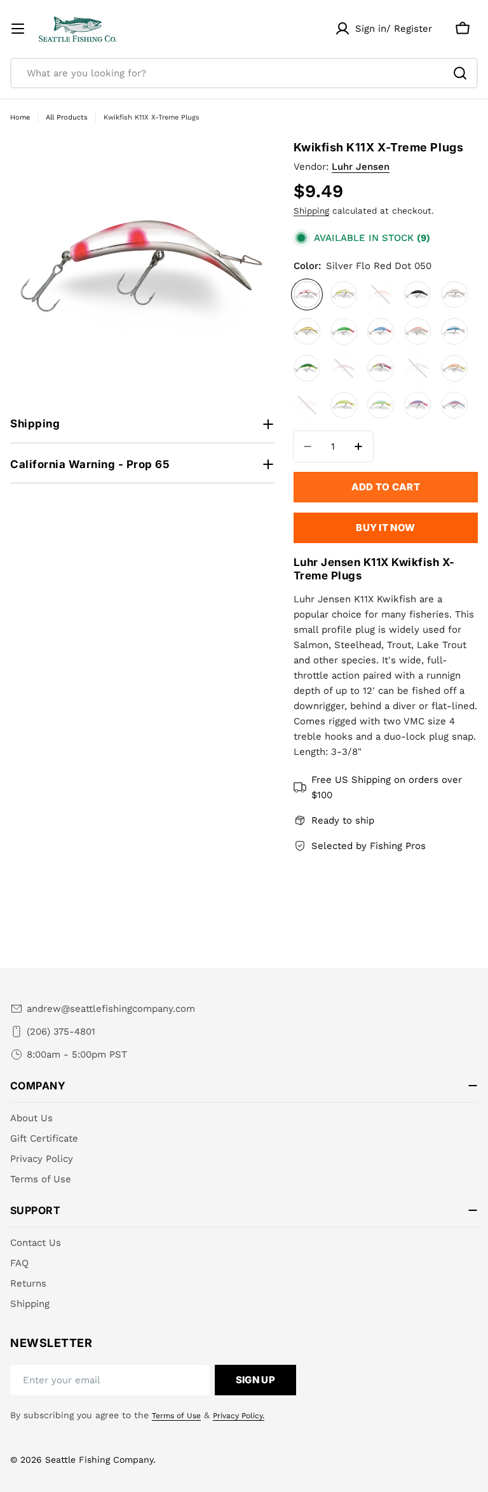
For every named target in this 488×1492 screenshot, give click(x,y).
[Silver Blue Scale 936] (454, 331)
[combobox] (244, 73)
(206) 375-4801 (61, 1031)
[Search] (460, 73)
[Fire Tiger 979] (307, 368)
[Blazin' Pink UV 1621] (307, 405)
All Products (67, 117)
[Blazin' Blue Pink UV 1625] (417, 405)
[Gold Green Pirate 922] (343, 331)
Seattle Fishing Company (99, 1459)
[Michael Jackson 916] (417, 294)
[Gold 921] (307, 331)
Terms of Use (176, 1415)
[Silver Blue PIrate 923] (380, 331)
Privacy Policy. (238, 1415)
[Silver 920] (454, 294)
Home (20, 117)
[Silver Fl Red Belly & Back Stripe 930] (417, 331)
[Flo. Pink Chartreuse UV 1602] (380, 368)
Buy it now (385, 528)
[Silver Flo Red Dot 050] (307, 294)
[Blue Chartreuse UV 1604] (417, 368)
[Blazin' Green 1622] (343, 405)
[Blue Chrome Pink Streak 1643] (454, 405)
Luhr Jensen (361, 166)
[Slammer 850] (343, 294)
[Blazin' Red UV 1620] (454, 368)
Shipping (311, 210)
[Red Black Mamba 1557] (343, 368)
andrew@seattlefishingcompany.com (111, 1008)
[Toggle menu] (17, 28)
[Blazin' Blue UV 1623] (380, 405)
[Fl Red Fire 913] (380, 294)
